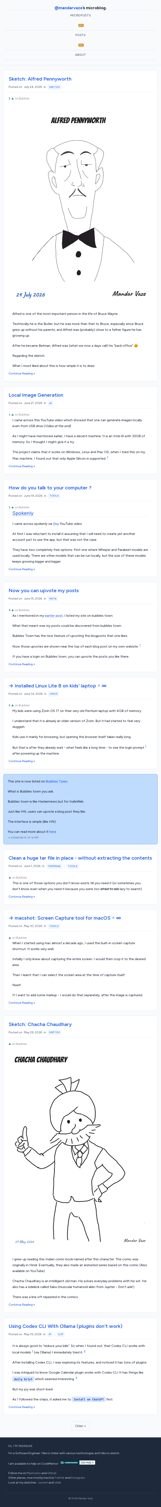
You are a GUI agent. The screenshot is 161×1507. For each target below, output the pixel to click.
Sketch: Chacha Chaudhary (40, 1024)
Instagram (78, 1478)
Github (52, 1473)
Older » (80, 1426)
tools (54, 495)
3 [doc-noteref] (76, 1377)
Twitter (59, 1478)
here (52, 832)
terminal (54, 866)
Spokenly (23, 513)
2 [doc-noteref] (85, 1351)
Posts (80, 35)
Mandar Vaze (85, 1498)
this (56, 524)
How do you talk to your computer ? (50, 488)
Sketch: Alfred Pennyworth (40, 79)
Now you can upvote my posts (44, 590)
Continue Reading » (22, 373)
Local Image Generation (36, 395)
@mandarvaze (69, 7)
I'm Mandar (22, 1446)
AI (50, 403)
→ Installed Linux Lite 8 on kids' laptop (52, 686)
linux (53, 693)
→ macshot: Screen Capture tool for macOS (59, 918)
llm (60, 1334)
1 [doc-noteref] (107, 457)
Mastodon (34, 1473)
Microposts (80, 15)
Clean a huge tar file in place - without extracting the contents (80, 858)
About (80, 55)
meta (52, 598)
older (57, 1482)
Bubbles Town (57, 781)
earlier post (54, 616)
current (43, 1482)
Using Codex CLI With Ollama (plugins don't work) (65, 1326)
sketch (54, 87)
